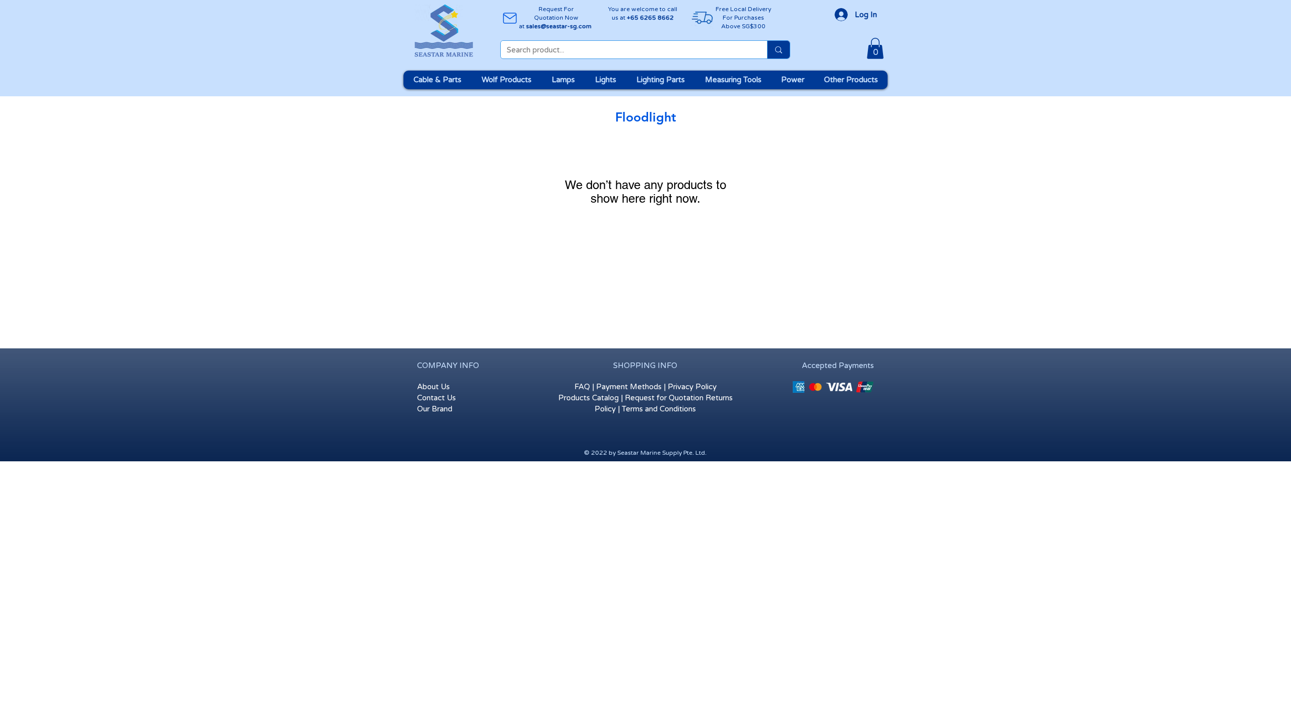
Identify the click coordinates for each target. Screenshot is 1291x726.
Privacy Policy (692, 386)
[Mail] (509, 18)
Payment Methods (629, 386)
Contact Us (436, 397)
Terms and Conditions (659, 408)
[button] (875, 48)
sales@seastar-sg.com (559, 26)
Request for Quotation (664, 397)
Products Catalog (588, 397)
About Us (433, 386)
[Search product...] (778, 49)
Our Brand (434, 408)
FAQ (582, 386)
